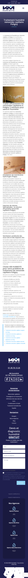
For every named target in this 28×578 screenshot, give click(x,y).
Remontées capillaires (14, 394)
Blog (14, 421)
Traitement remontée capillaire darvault (15, 341)
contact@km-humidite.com (9, 316)
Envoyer (21, 483)
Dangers (14, 416)
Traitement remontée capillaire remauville (15, 343)
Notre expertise (14, 418)
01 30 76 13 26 (14, 1)
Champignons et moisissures (14, 396)
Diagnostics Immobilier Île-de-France (14, 497)
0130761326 (6, 315)
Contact (14, 423)
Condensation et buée (14, 403)
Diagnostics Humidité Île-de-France (14, 493)
